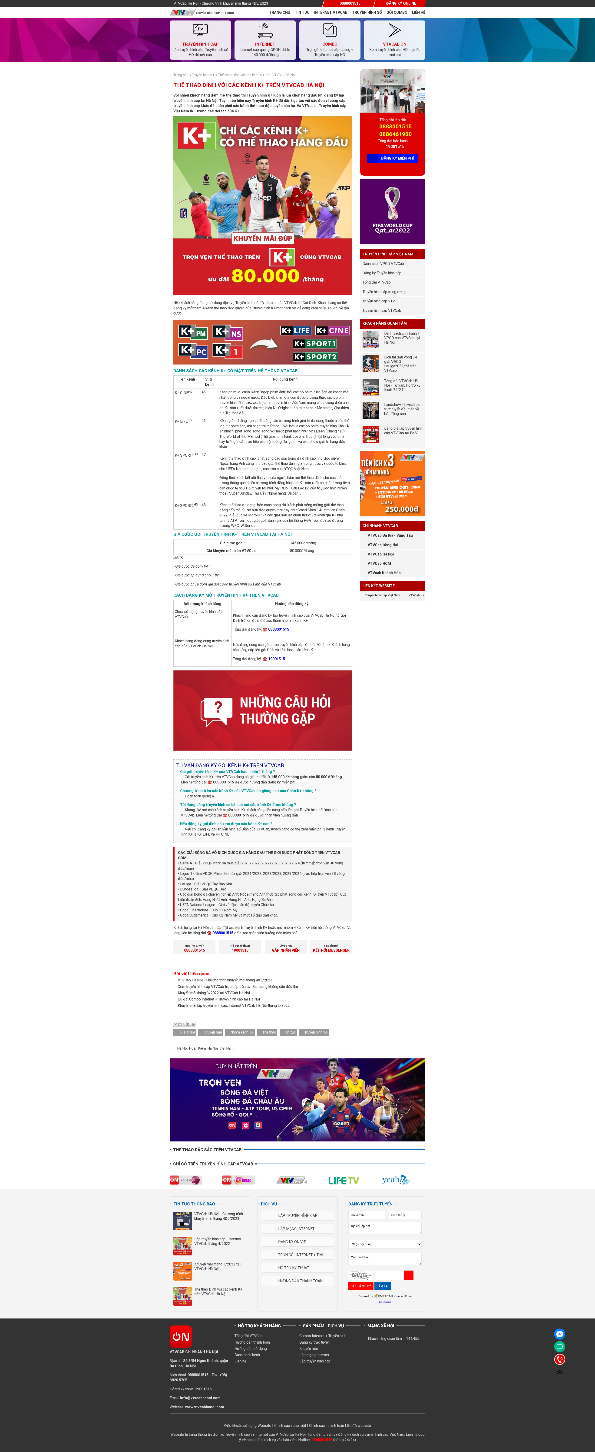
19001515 (395, 146)
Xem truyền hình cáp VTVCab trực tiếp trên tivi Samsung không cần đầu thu (238, 986)
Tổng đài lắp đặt (393, 120)
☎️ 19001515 (274, 659)
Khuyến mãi (212, 1032)
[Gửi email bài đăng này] (175, 1024)
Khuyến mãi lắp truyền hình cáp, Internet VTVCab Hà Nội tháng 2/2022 (234, 1005)
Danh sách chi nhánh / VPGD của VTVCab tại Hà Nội (402, 338)
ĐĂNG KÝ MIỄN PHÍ (397, 158)
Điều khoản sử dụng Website (247, 1425)
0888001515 (395, 126)
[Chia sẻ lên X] (184, 1024)
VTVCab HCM (379, 563)
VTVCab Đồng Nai (383, 545)
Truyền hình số (367, 12)
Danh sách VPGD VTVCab (383, 263)
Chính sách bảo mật (290, 1425)
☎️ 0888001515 (276, 629)
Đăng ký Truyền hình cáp (382, 273)
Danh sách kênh (247, 1355)
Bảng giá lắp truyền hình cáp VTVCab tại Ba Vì (403, 430)
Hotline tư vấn (194, 945)
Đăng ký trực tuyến (314, 1342)
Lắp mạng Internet (314, 1355)
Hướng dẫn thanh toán (252, 1342)
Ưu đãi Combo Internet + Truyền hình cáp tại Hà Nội (219, 999)
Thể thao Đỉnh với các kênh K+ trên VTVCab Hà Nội (218, 1291)
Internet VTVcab (330, 12)
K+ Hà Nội (186, 1032)
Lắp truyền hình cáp (315, 1361)
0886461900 (395, 134)
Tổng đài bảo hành (393, 141)
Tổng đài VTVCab (377, 282)
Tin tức (302, 12)
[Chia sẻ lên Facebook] (188, 1024)
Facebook (331, 945)
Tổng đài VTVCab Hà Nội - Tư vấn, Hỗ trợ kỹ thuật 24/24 (402, 385)
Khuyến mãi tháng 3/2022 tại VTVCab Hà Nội (214, 993)
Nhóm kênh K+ (242, 1032)
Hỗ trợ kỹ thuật (240, 945)
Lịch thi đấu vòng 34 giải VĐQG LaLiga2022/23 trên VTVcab (400, 364)
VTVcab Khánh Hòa (384, 573)
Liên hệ (418, 12)
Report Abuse (385, 1302)
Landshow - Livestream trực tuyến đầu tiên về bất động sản (403, 409)
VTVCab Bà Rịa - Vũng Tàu (390, 535)
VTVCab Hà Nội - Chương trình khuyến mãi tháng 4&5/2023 (221, 3)
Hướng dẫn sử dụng (251, 1348)
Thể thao (269, 1032)
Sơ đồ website (359, 1425)
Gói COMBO (397, 12)
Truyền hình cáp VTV (379, 301)
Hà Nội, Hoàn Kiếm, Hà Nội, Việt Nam (205, 1048)
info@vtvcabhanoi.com (200, 1398)
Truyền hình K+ (316, 1032)
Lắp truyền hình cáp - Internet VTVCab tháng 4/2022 (217, 1241)
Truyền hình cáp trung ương (384, 292)
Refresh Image (408, 1275)
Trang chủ (279, 12)
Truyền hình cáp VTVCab (382, 310)
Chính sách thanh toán (326, 1425)
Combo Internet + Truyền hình (322, 1336)
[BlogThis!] (180, 1024)
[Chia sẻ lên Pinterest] (193, 1024)
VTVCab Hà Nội (381, 554)
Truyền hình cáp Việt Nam (382, 595)
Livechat (286, 945)
